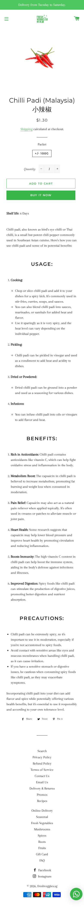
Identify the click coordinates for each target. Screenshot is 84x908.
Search (42, 751)
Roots (42, 842)
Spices (42, 835)
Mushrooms (42, 829)
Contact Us (42, 776)
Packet (42, 144)
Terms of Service (42, 770)
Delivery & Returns (42, 788)
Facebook (44, 870)
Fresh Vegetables (42, 823)
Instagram (44, 876)
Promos (42, 795)
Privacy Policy (42, 757)
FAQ (42, 860)
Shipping (26, 129)
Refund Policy (42, 763)
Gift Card (42, 854)
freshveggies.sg (47, 886)
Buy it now (41, 195)
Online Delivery (42, 811)
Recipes (42, 801)
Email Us (42, 782)
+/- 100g (42, 153)
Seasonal (42, 817)
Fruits (42, 848)
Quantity (30, 169)
